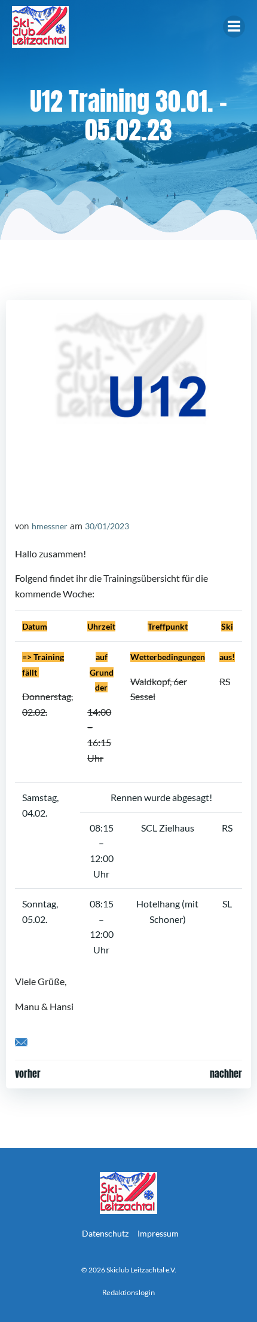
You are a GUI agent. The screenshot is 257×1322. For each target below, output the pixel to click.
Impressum (158, 1233)
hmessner (50, 526)
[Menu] (234, 27)
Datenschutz (105, 1233)
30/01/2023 (107, 526)
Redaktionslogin (128, 1292)
